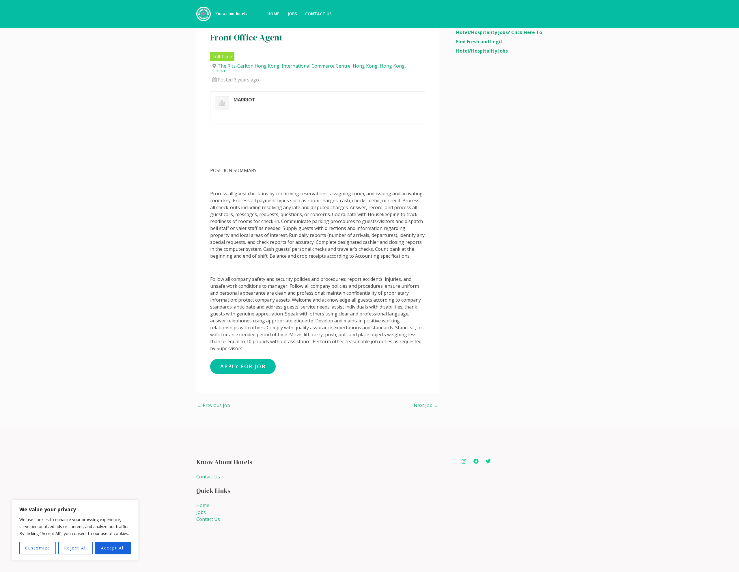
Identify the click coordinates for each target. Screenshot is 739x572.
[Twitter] (488, 461)
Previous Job (213, 405)
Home (202, 505)
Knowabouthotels (231, 13)
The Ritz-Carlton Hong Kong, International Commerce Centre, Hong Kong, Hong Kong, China (309, 68)
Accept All (113, 548)
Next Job (426, 405)
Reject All (75, 548)
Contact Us (208, 476)
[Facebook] (476, 461)
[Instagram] (463, 461)
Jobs (201, 512)
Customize (37, 548)
